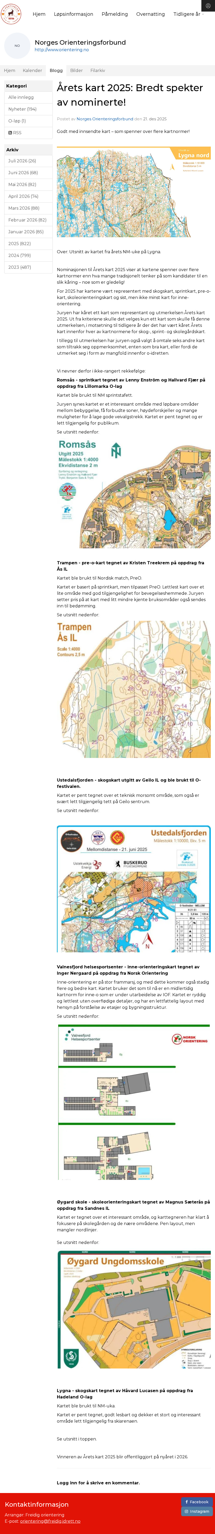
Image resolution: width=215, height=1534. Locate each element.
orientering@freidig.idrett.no (50, 1521)
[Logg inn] (208, 6)
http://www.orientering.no (62, 49)
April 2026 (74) (23, 196)
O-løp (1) (17, 120)
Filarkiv (97, 70)
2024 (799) (19, 255)
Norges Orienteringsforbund (105, 118)
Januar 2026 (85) (26, 231)
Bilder (76, 70)
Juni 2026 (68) (23, 172)
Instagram (199, 1511)
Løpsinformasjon (73, 14)
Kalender (32, 70)
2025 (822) (19, 243)
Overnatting (150, 14)
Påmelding (115, 14)
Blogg (56, 70)
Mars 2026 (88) (24, 208)
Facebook (199, 1502)
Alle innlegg (21, 97)
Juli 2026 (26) (22, 160)
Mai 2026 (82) (22, 184)
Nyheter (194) (22, 109)
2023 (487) (19, 267)
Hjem (39, 14)
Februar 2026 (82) (27, 220)
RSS (17, 132)
